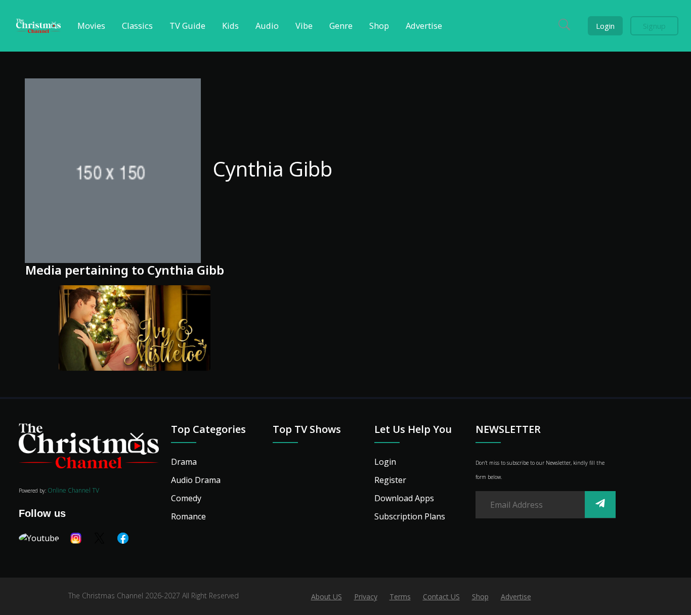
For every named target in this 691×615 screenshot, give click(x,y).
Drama (184, 461)
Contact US (441, 596)
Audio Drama (196, 480)
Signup (654, 26)
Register (390, 480)
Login (605, 26)
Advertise (516, 596)
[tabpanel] (103, 329)
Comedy (186, 498)
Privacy (365, 596)
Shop (480, 596)
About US (326, 596)
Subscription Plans (409, 516)
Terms (400, 596)
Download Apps (404, 498)
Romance (188, 516)
